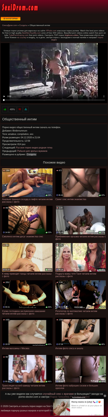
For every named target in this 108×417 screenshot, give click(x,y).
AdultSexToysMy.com (31, 33)
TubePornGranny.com (18, 35)
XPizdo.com (51, 30)
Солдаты (31, 154)
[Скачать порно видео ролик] (26, 109)
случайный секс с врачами (58, 393)
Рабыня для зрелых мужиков (32, 151)
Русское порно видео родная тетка (34, 147)
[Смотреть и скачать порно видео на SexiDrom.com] (20, 7)
